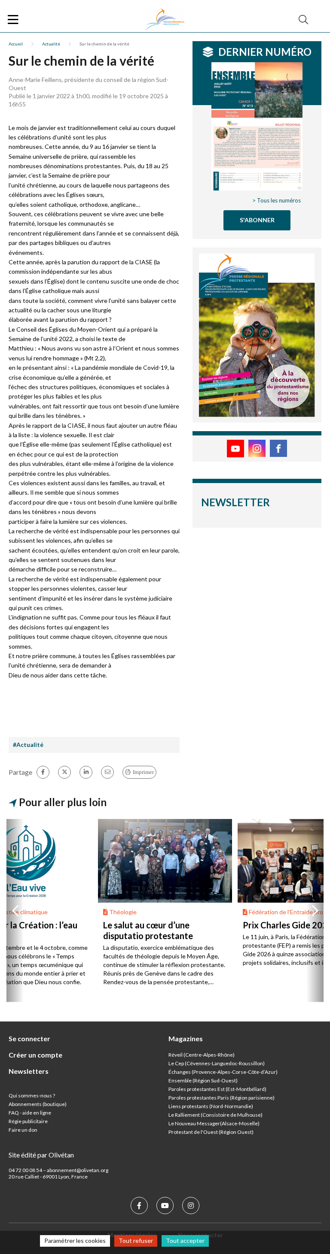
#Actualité (28, 744)
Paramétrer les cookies (75, 1240)
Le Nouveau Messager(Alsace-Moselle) (214, 1123)
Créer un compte (35, 1055)
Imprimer (143, 772)
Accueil (16, 43)
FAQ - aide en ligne (30, 1112)
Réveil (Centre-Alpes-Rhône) (201, 1055)
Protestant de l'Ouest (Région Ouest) (211, 1132)
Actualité (51, 43)
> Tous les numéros (276, 200)
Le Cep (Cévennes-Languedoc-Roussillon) (216, 1063)
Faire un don (23, 1130)
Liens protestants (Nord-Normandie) (210, 1106)
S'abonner (257, 220)
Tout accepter (185, 1240)
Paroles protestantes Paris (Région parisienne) (221, 1097)
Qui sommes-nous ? (32, 1095)
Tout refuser (136, 1240)
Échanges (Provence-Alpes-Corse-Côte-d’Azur (222, 1072)
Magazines (185, 1038)
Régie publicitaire (28, 1121)
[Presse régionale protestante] (165, 20)
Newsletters (29, 1071)
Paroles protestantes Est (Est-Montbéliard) (217, 1089)
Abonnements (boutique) (38, 1104)
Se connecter (29, 1038)
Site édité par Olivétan (41, 1155)
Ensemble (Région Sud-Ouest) (203, 1080)
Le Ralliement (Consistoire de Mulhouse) (215, 1115)
